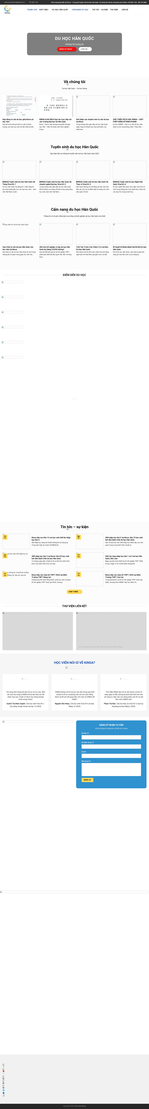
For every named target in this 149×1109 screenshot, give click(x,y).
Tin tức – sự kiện (100, 10)
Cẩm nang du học (80, 10)
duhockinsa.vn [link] (18, 1090)
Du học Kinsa (16, 1096)
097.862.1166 (20, 1070)
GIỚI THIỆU (43, 10)
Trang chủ (32, 10)
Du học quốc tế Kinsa (20, 1093)
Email (84, 752)
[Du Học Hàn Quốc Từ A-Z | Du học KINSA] (13, 10)
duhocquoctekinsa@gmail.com (21, 1074)
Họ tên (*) (85, 733)
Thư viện (114, 10)
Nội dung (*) (86, 761)
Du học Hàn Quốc (60, 10)
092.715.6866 (32, 1070)
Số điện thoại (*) (88, 742)
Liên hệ (125, 10)
